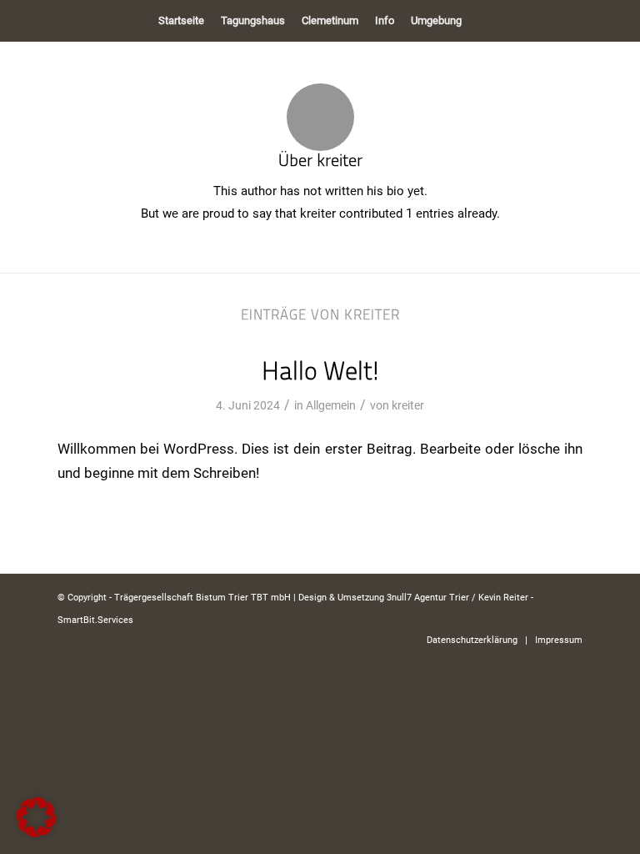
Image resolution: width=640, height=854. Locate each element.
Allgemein (331, 405)
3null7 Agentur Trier (428, 597)
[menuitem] (181, 21)
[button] (36, 817)
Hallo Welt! (320, 370)
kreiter (408, 405)
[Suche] (479, 21)
